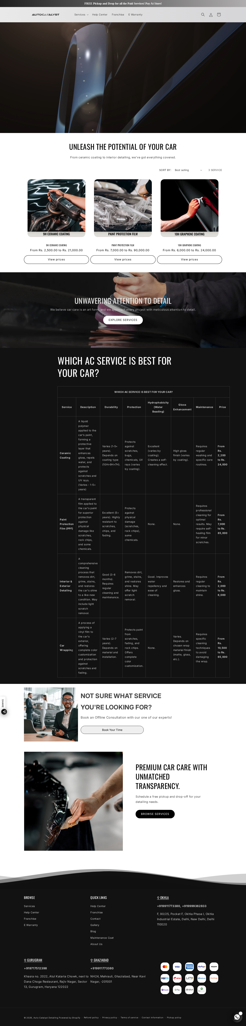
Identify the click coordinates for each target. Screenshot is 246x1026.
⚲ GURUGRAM (33, 960)
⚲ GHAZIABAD (99, 960)
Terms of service (129, 1017)
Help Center (31, 912)
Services (29, 905)
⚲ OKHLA (163, 897)
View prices (56, 259)
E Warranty (31, 924)
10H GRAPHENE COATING (189, 245)
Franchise (30, 918)
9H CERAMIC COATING (56, 245)
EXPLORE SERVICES (123, 320)
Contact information (152, 1017)
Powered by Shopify (69, 1017)
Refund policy (91, 1017)
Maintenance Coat (102, 937)
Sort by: (165, 170)
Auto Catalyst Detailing (45, 1017)
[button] (81, 14)
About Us (96, 944)
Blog (93, 931)
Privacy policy (109, 1017)
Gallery (94, 924)
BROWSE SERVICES (155, 814)
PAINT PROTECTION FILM (123, 245)
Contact (95, 918)
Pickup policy (174, 1017)
